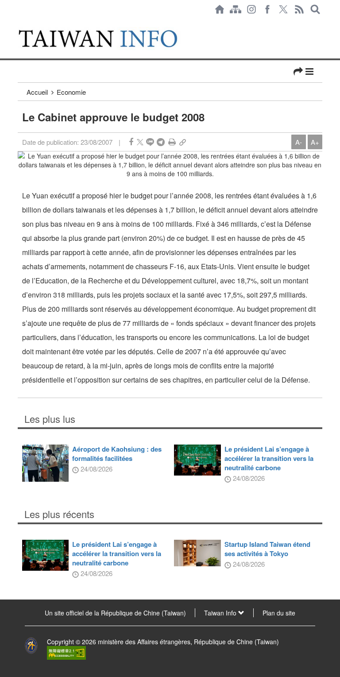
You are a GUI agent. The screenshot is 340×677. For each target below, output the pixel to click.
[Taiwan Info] (107, 38)
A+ (315, 142)
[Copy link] (182, 142)
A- (298, 142)
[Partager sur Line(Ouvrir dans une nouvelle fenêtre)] (150, 142)
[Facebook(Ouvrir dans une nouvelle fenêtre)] (267, 9)
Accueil (37, 92)
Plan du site (279, 612)
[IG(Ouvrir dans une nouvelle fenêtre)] (251, 9)
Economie (71, 92)
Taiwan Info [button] (221, 612)
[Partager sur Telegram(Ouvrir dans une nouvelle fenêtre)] (160, 142)
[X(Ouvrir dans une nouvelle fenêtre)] (283, 9)
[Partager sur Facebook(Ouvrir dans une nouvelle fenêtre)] (131, 142)
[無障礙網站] (66, 652)
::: (20, 23)
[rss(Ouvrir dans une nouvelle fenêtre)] (299, 9)
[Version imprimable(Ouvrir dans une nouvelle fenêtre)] (172, 142)
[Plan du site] (235, 9)
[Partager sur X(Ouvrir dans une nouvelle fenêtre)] (140, 142)
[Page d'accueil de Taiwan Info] (219, 9)
